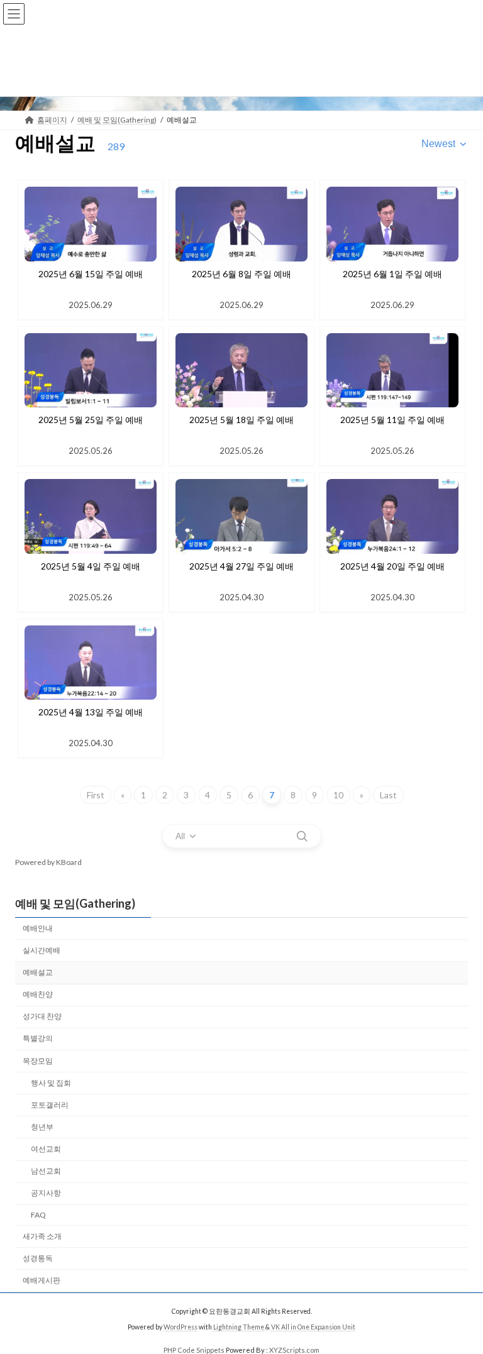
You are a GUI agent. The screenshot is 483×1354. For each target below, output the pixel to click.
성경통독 (38, 1258)
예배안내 (38, 928)
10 (338, 795)
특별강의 (38, 1038)
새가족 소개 (42, 1236)
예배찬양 (38, 994)
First (95, 795)
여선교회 (46, 1148)
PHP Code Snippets (194, 1350)
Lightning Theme (238, 1326)
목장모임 (38, 1060)
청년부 (42, 1126)
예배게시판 (41, 1280)
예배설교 (38, 972)
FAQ (38, 1215)
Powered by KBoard (48, 862)
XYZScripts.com (294, 1350)
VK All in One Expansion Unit (313, 1326)
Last (388, 795)
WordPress (180, 1326)
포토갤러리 (50, 1104)
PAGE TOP (460, 1300)
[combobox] (444, 144)
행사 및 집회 (51, 1082)
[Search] (302, 836)
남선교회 (46, 1170)
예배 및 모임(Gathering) (75, 903)
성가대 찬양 (42, 1016)
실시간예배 (41, 950)
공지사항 (46, 1193)
